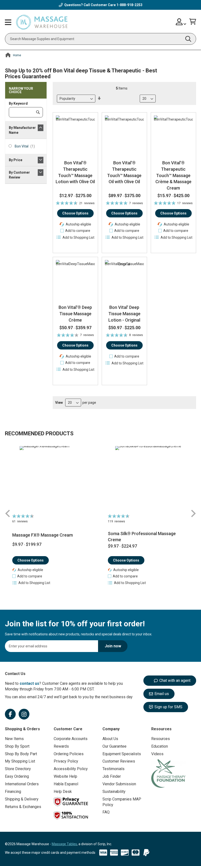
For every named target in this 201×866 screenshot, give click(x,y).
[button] (75, 230)
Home (17, 55)
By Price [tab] (15, 160)
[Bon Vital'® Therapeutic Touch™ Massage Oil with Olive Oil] (124, 134)
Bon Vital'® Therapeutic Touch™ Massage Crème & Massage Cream (173, 175)
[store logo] (41, 22)
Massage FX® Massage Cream (42, 535)
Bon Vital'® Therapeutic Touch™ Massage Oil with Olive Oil (124, 172)
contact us (29, 683)
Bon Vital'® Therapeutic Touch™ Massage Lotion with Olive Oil (75, 172)
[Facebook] (10, 714)
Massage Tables (64, 844)
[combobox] (100, 39)
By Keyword (18, 103)
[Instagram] (24, 714)
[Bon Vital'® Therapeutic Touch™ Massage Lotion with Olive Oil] (75, 134)
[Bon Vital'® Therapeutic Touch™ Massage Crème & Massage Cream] (173, 134)
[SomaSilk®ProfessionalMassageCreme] (148, 479)
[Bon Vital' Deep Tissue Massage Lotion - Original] (124, 279)
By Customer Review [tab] (19, 174)
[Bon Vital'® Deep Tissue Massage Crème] (75, 279)
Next (193, 513)
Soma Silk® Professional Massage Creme (142, 536)
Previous (8, 513)
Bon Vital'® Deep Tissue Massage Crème (75, 313)
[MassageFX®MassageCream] (52, 479)
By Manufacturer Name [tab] (22, 130)
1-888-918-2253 (129, 5)
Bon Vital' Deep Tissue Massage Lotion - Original (124, 313)
